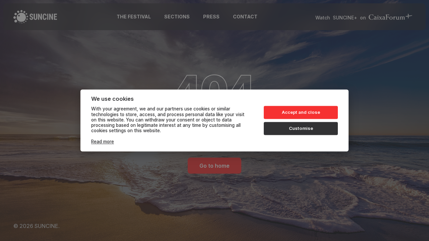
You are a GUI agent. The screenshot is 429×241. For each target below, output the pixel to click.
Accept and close (301, 112)
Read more (102, 141)
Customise (301, 128)
